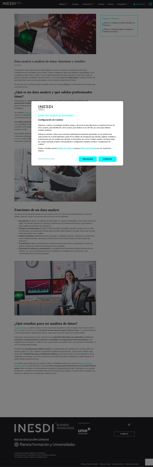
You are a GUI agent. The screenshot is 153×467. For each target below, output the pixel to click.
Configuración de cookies (46, 158)
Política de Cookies (64, 148)
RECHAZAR (88, 159)
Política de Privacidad (88, 148)
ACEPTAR (107, 159)
